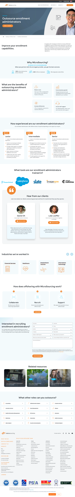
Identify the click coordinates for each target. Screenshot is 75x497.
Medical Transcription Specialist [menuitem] (66, 447)
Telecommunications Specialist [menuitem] (66, 468)
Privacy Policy (31, 489)
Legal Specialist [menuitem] (63, 442)
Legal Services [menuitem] (18, 452)
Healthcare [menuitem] (18, 447)
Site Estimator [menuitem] (63, 463)
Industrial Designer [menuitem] (63, 441)
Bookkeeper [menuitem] (48, 452)
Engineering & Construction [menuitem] (21, 444)
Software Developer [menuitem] (63, 464)
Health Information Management (13, 413)
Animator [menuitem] (47, 447)
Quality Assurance (59, 418)
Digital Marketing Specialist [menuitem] (50, 463)
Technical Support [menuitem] (34, 463)
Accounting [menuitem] (33, 442)
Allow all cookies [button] (52, 494)
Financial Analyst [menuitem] (49, 471)
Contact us (4, 444)
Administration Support (35, 403)
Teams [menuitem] (32, 441)
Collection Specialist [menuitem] (49, 456)
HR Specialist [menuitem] (48, 472)
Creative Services (58, 403)
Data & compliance (7, 441)
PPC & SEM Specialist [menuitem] (64, 450)
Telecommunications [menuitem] (20, 461)
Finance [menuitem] (32, 449)
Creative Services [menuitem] (34, 445)
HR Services (32, 413)
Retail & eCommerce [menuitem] (20, 460)
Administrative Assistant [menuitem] (50, 445)
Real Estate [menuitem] (18, 458)
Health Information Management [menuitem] (37, 450)
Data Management (34, 408)
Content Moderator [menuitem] (49, 460)
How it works (7, 25)
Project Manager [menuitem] (63, 453)
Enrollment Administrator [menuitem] (50, 466)
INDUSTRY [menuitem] (18, 441)
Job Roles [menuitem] (48, 441)
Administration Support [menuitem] (35, 444)
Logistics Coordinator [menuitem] (64, 444)
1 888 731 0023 (66, 1)
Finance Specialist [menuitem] (49, 469)
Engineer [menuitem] (47, 464)
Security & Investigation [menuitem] (35, 461)
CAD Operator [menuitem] (48, 453)
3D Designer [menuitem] (48, 442)
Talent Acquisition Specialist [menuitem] (65, 466)
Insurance (57, 413)
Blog (2, 448)
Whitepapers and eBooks (5, 453)
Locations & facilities (5, 458)
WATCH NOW (22, 221)
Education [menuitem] (18, 442)
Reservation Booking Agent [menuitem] (65, 458)
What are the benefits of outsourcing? (5, 470)
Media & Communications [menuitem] (21, 455)
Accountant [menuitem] (48, 444)
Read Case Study (21, 237)
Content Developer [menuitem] (49, 458)
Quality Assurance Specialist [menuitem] (65, 455)
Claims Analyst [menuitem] (48, 455)
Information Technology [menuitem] (20, 450)
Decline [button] (59, 494)
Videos (2, 451)
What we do (53, 5)
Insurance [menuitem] (33, 453)
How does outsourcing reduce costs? (8, 466)
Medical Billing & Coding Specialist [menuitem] (66, 445)
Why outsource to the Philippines (7, 472)
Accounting (8, 403)
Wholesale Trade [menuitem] (19, 464)
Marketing (8, 418)
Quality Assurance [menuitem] (34, 458)
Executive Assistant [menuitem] (49, 468)
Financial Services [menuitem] (19, 445)
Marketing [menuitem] (33, 455)
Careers (60, 1)
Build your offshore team (43, 5)
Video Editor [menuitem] (62, 469)
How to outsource (4, 467)
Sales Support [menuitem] (33, 460)
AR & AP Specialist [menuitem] (49, 449)
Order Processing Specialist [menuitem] (65, 449)
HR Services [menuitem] (33, 452)
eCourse (2, 450)
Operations (32, 418)
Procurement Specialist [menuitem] (64, 452)
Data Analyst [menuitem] (48, 461)
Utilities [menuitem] (17, 463)
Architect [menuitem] (47, 450)
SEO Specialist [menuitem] (62, 461)
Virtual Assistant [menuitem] (63, 471)
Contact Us (70, 5)
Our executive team (4, 460)
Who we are (4, 456)
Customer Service (9, 408)
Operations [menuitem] (33, 456)
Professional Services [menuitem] (20, 456)
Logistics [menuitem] (18, 453)
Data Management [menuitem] (34, 447)
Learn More (37, 312)
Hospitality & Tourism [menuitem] (20, 449)
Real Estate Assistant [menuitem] (64, 456)
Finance (56, 408)
